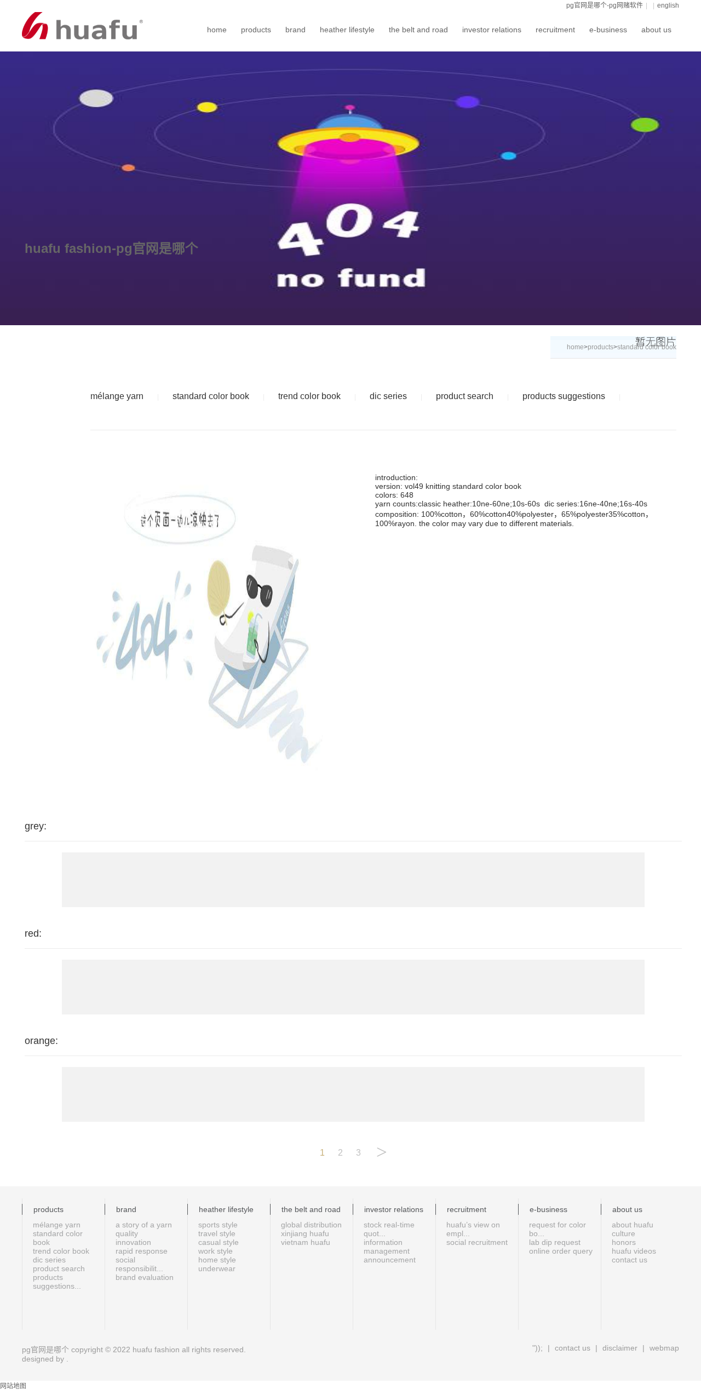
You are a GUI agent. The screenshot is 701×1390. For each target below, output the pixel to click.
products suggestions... (57, 1281)
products (256, 29)
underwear (216, 1268)
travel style (216, 1233)
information (383, 1242)
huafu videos (634, 1251)
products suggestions (563, 396)
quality (127, 1233)
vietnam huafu (305, 1242)
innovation (133, 1242)
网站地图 (13, 1386)
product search (464, 396)
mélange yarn (116, 396)
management (387, 1251)
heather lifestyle (347, 29)
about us (656, 29)
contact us (629, 1259)
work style (215, 1251)
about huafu (632, 1224)
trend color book (309, 396)
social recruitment (477, 1242)
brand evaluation (145, 1277)
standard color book (211, 396)
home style (217, 1259)
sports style (218, 1224)
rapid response (142, 1251)
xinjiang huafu (305, 1233)
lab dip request (555, 1242)
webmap (663, 1347)
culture (623, 1233)
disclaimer (620, 1347)
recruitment (555, 29)
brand (295, 29)
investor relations (491, 29)
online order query (561, 1251)
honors (624, 1242)
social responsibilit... (139, 1264)
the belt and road (418, 29)
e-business (608, 29)
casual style (218, 1242)
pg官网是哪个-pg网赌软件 (604, 5)
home (217, 29)
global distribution (311, 1224)
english (668, 5)
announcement (390, 1259)
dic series (388, 396)
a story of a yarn (144, 1224)
